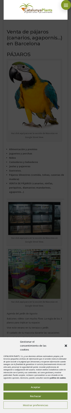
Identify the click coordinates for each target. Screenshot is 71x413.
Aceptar (35, 387)
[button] (66, 345)
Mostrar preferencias (35, 405)
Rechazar (35, 396)
